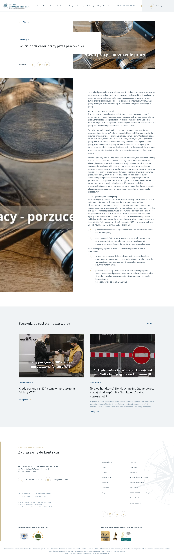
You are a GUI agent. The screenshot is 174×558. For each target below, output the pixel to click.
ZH (131, 6)
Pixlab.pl (106, 553)
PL (118, 6)
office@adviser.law (60, 479)
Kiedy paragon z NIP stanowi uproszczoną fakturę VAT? (47, 390)
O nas (52, 6)
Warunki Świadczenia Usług (139, 477)
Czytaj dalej (23, 399)
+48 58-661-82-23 (33, 479)
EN (121, 6)
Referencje (80, 6)
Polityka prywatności (137, 482)
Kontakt (106, 6)
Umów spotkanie (161, 6)
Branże (59, 6)
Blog (98, 6)
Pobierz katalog (135, 498)
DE (124, 6)
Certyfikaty (134, 467)
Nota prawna (134, 487)
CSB (127, 6)
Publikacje (91, 6)
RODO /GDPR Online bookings (140, 493)
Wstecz (26, 22)
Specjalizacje (69, 6)
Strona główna (42, 6)
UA (134, 6)
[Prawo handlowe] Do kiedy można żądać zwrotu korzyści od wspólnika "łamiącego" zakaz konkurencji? (122, 392)
